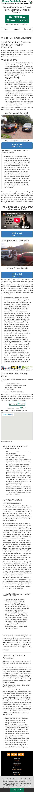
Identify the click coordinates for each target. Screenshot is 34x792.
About (16, 29)
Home (6, 29)
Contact (27, 29)
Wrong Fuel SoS (17, 769)
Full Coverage (10, 784)
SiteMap (5, 784)
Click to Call (17, 790)
